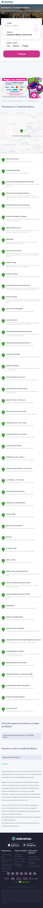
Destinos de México (15, 101)
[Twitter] (12, 873)
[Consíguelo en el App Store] (13, 845)
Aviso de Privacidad (33, 866)
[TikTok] (30, 873)
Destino (10, 32)
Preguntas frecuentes (34, 859)
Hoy (8, 46)
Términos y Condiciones (31, 862)
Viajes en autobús (20, 861)
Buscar (22, 54)
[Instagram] (17, 873)
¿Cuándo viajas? (11, 43)
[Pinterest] (25, 873)
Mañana (16, 46)
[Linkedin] (21, 873)
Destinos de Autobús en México (8, 860)
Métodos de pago (33, 857)
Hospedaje (5, 871)
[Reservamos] (7, 2)
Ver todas (5, 764)
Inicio (3, 101)
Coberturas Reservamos (18, 865)
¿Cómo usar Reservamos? (19, 855)
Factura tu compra (20, 859)
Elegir (26, 46)
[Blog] (34, 873)
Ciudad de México (32, 101)
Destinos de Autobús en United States (8, 865)
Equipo (4, 857)
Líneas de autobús (7, 868)
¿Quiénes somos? (7, 854)
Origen (9, 23)
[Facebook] (8, 873)
